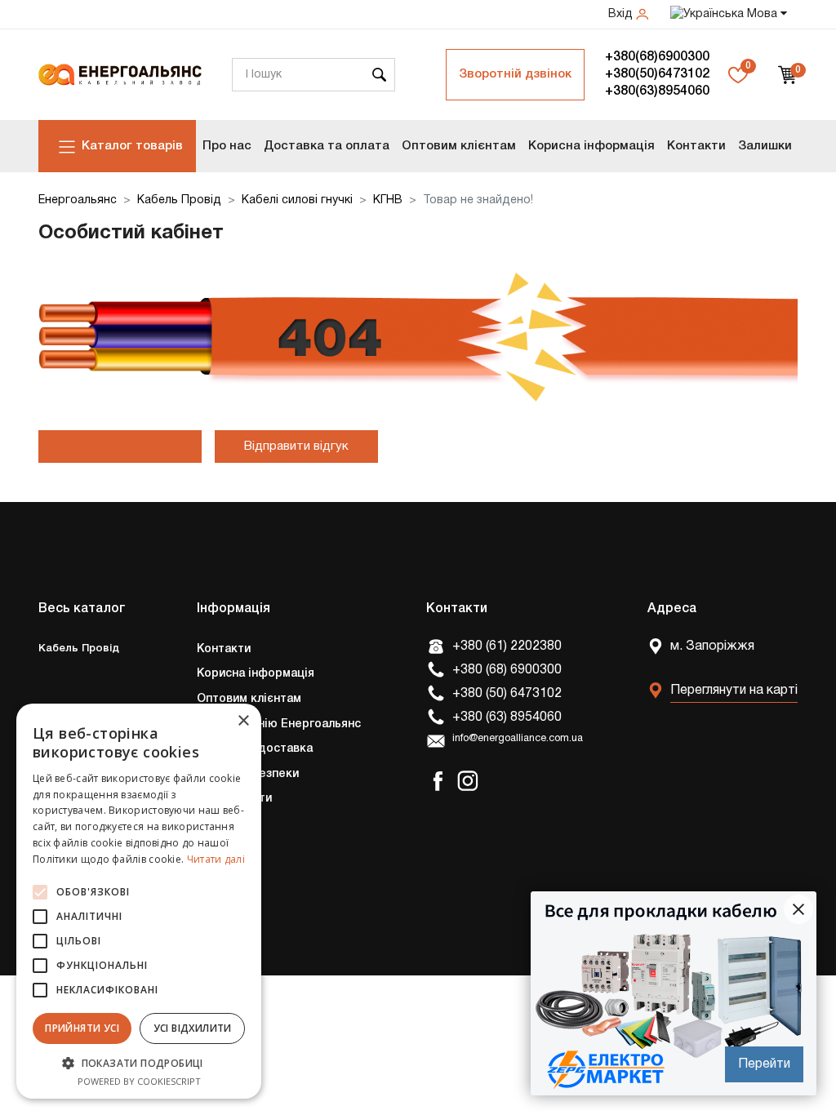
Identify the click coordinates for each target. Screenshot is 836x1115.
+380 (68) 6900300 (507, 670)
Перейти (764, 1064)
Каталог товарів (132, 146)
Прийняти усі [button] (82, 1028)
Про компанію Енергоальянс (279, 724)
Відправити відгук (296, 446)
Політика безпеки (248, 774)
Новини (217, 873)
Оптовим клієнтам (459, 146)
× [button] (243, 721)
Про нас (226, 146)
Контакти (696, 146)
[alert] (138, 901)
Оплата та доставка (255, 749)
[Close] (798, 909)
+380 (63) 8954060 (507, 717)
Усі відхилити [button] (192, 1028)
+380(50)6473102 (657, 74)
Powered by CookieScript (139, 1081)
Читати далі (216, 859)
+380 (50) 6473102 (507, 694)
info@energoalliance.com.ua (517, 739)
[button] (139, 1063)
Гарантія (221, 824)
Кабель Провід (179, 200)
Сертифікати (234, 798)
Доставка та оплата (326, 146)
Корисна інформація (591, 146)
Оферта (220, 849)
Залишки (765, 146)
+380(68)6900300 (657, 57)
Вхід (622, 14)
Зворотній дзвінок (515, 74)
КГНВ (387, 200)
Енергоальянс (77, 200)
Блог (210, 899)
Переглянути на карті (734, 690)
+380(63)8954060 (657, 91)
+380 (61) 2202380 (507, 646)
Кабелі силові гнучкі (297, 200)
